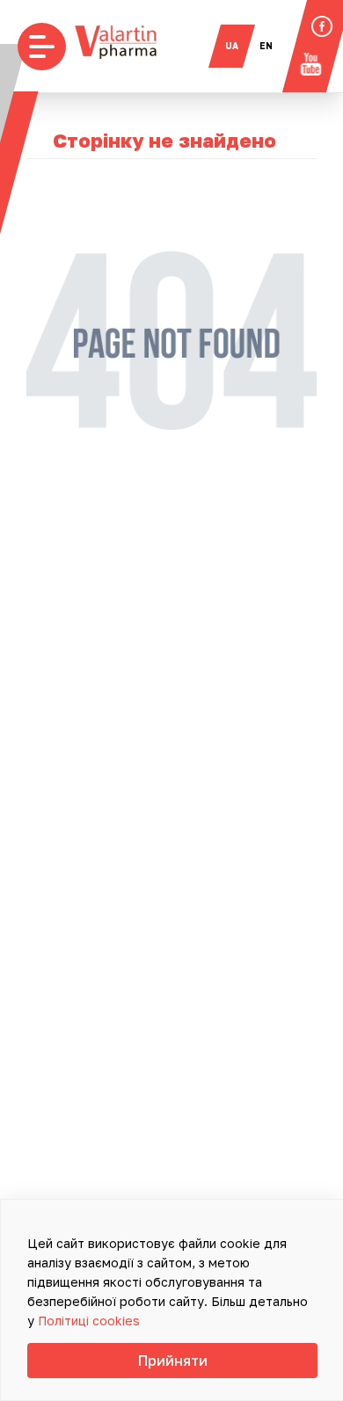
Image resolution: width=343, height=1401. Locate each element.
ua (231, 45)
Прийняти (173, 1360)
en (266, 45)
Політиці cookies (89, 1320)
